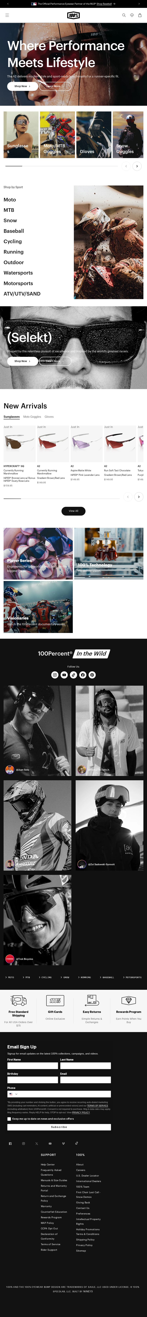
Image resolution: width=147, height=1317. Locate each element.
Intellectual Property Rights (88, 1221)
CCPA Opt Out (49, 1228)
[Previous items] (126, 166)
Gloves (49, 416)
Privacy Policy (84, 1245)
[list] (73, 134)
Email (63, 1074)
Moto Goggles (32, 416)
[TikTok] (73, 674)
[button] (7, 15)
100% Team (82, 1187)
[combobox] (13, 1094)
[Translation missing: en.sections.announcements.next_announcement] (139, 4)
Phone (11, 1088)
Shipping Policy (85, 1240)
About (80, 1164)
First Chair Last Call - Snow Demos (88, 1194)
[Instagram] (54, 674)
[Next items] (137, 166)
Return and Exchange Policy (53, 1198)
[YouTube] (64, 674)
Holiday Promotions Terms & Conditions (88, 1231)
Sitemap (81, 1251)
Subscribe (59, 1127)
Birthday (12, 1074)
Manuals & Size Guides (54, 1180)
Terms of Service (50, 1244)
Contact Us (82, 1208)
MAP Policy (47, 1223)
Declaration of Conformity (49, 1236)
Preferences (83, 1214)
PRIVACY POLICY (81, 1112)
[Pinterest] (92, 674)
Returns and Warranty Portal (54, 1188)
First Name (14, 1060)
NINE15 (88, 1291)
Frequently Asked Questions (51, 1172)
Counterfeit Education (54, 1212)
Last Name (67, 1060)
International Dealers (88, 1181)
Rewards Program (51, 1217)
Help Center (48, 1164)
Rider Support (49, 1250)
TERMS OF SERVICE (97, 1105)
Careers (80, 1170)
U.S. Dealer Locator (87, 1176)
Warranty (46, 1206)
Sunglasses (12, 416)
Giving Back (83, 1202)
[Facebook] (82, 674)
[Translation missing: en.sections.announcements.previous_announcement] (8, 4)
